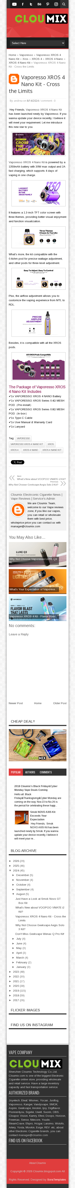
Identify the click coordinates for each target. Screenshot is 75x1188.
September (23, 889)
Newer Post (16, 703)
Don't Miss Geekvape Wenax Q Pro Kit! (39, 933)
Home (37, 703)
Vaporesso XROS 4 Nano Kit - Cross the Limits (37, 84)
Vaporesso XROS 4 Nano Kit (44, 109)
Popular (16, 772)
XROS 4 (15, 450)
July (19, 938)
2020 (16, 985)
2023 (16, 971)
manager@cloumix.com (33, 1135)
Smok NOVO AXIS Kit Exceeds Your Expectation (42, 816)
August (21, 894)
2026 (16, 861)
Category (16, 779)
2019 (16, 990)
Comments (46, 772)
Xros (51, 444)
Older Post (59, 703)
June (19, 943)
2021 (16, 981)
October (21, 884)
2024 (16, 870)
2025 (16, 865)
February (22, 962)
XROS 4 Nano (30, 450)
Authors (30, 772)
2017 (16, 1000)
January (21, 967)
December (23, 875)
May (19, 948)
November (23, 879)
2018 (16, 995)
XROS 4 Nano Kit (51, 450)
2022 (16, 976)
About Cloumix (37, 1163)
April (19, 952)
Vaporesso (23, 438)
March (20, 957)
